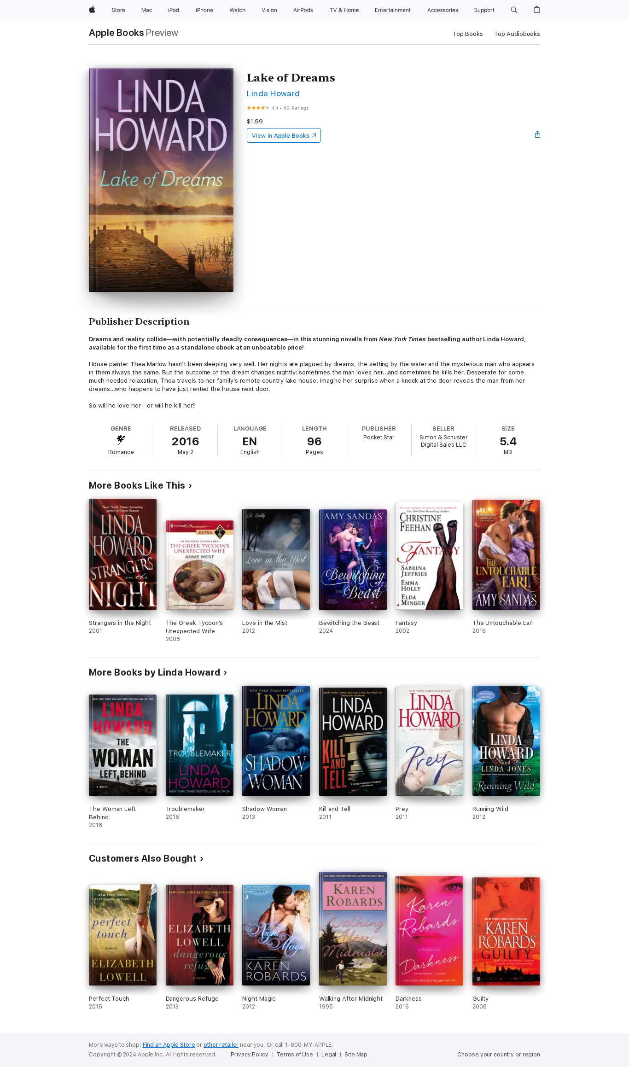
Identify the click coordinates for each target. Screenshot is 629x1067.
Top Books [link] (468, 33)
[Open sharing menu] (537, 135)
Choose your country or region (498, 1054)
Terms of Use (294, 1054)
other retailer (221, 1045)
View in (280, 135)
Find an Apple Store (169, 1045)
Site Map (355, 1054)
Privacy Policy (249, 1054)
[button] (514, 10)
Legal (328, 1054)
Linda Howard (273, 93)
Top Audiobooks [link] (517, 33)
